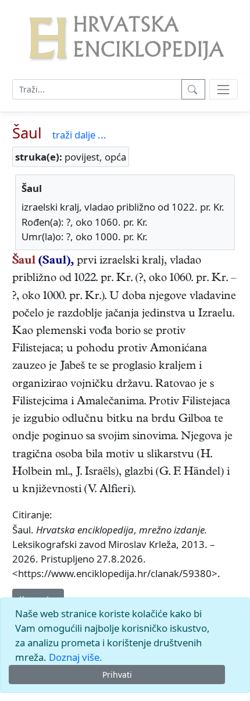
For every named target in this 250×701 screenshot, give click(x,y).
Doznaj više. (75, 657)
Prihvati (117, 674)
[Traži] (193, 89)
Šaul (27, 133)
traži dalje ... (79, 134)
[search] (223, 89)
